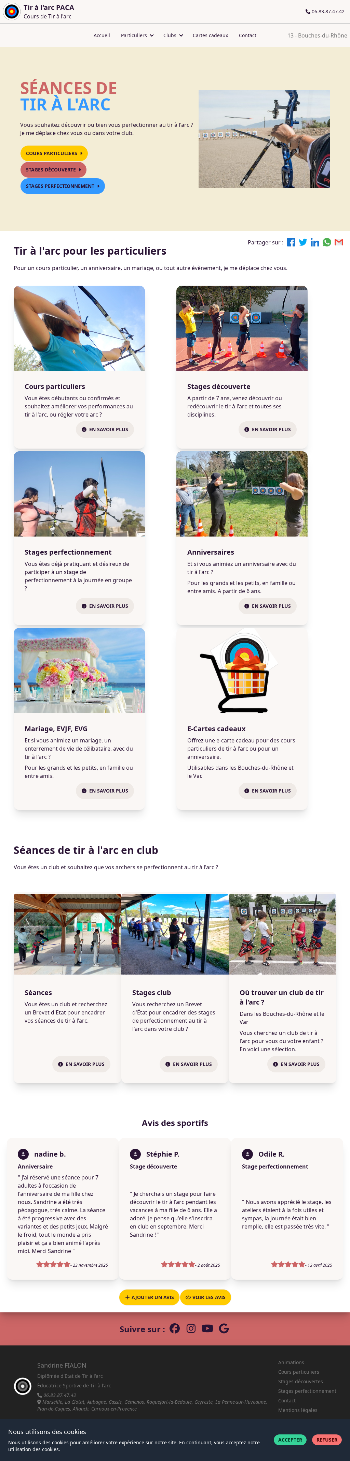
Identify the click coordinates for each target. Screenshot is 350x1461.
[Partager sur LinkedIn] (315, 242)
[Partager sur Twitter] (303, 242)
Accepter (290, 1439)
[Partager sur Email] (339, 242)
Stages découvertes (300, 1381)
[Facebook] (174, 1329)
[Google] (224, 1329)
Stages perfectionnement (60, 186)
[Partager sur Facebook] (291, 242)
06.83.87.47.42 (327, 11)
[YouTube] (207, 1329)
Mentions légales (298, 1410)
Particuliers (134, 35)
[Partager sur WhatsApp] (327, 242)
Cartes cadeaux (210, 35)
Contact (247, 35)
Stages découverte (51, 169)
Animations (291, 1362)
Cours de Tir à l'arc (49, 11)
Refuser (327, 1439)
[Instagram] (191, 1329)
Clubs (169, 35)
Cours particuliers (51, 153)
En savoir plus (108, 429)
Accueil (102, 35)
